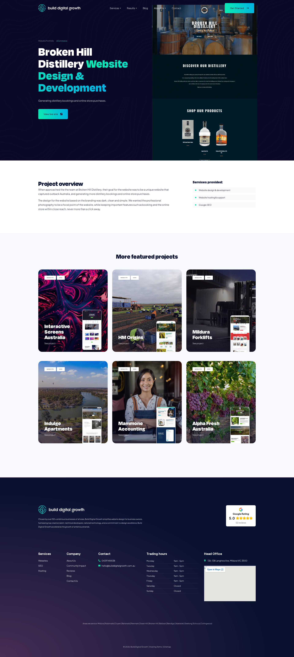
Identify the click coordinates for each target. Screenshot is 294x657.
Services (114, 8)
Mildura (101, 623)
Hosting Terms (155, 647)
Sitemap (167, 647)
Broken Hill (153, 623)
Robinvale (109, 623)
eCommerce (61, 41)
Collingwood (206, 623)
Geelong (188, 623)
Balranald (126, 623)
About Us (159, 8)
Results (131, 8)
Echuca (196, 623)
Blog (145, 8)
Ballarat (162, 623)
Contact (176, 8)
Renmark (135, 623)
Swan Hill (144, 623)
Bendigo (171, 623)
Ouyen (118, 623)
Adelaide (179, 623)
